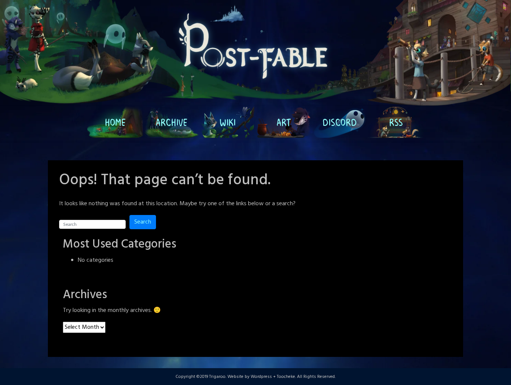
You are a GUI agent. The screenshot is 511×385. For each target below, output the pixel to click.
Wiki (228, 122)
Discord (339, 122)
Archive (171, 122)
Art (283, 122)
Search (142, 222)
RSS (396, 122)
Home (115, 122)
